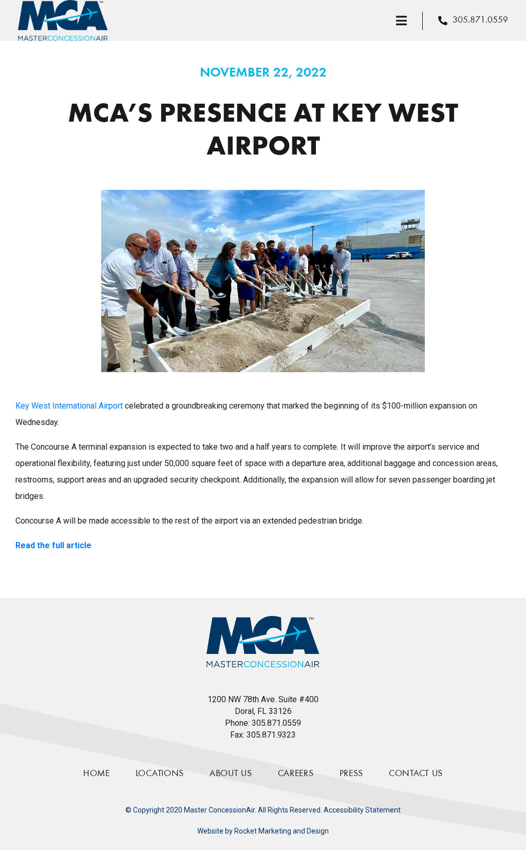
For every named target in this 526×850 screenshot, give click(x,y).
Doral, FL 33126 (263, 711)
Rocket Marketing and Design (281, 831)
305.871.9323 (271, 735)
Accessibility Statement (362, 810)
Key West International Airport (69, 406)
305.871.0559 (276, 723)
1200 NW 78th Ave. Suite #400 (263, 699)
